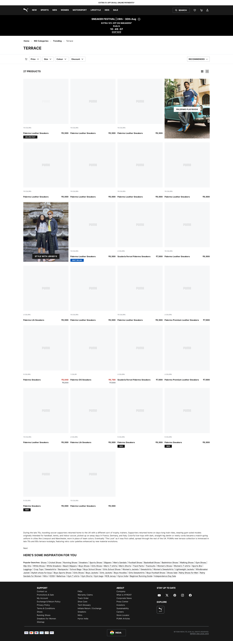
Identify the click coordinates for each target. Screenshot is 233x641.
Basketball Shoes (152, 562)
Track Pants (138, 566)
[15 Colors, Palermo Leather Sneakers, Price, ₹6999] (93, 107)
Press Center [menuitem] (122, 601)
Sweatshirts (50, 569)
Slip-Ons (27, 566)
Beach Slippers (70, 566)
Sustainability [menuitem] (122, 608)
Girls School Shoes (112, 569)
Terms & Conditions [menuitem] (46, 608)
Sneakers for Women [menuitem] (46, 618)
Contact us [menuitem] (42, 591)
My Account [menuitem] (42, 598)
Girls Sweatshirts (137, 572)
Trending (57, 41)
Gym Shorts (87, 576)
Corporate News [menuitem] (124, 598)
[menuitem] (34, 10)
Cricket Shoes (54, 562)
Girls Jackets (106, 572)
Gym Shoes (201, 562)
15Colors (27, 128)
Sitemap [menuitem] (40, 622)
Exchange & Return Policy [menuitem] (48, 601)
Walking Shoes (187, 562)
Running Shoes (70, 562)
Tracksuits (150, 566)
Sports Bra (197, 566)
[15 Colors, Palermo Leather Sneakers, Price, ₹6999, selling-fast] (45, 108)
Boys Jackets (92, 572)
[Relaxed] (207, 71)
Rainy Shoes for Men (188, 572)
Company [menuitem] (120, 591)
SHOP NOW (116, 32)
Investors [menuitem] (120, 605)
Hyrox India (123, 576)
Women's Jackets (130, 569)
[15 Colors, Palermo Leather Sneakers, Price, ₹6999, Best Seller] (93, 232)
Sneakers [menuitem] (82, 612)
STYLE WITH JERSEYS (46, 256)
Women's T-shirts (182, 566)
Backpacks (63, 569)
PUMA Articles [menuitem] (123, 618)
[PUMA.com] (25, 10)
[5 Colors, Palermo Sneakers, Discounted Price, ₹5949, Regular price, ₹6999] (45, 354)
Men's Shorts (125, 566)
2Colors (121, 251)
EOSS (52, 576)
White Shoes (39, 566)
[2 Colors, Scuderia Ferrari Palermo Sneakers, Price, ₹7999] (140, 230)
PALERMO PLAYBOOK (187, 109)
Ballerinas (61, 576)
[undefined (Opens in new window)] (160, 609)
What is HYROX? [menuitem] (124, 595)
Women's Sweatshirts (163, 569)
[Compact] (202, 71)
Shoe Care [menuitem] (82, 601)
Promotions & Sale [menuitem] (45, 595)
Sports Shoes (96, 562)
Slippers (108, 562)
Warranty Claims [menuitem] (85, 595)
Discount (75, 59)
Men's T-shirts (111, 566)
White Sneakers (54, 566)
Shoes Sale (172, 572)
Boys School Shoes (92, 569)
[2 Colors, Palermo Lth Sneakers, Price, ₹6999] (45, 293)
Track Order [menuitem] (83, 598)
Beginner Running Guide (141, 576)
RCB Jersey (110, 576)
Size (46, 59)
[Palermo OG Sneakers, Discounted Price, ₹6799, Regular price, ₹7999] (93, 354)
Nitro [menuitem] (80, 615)
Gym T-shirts (73, 576)
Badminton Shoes (170, 562)
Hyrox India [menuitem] (83, 618)
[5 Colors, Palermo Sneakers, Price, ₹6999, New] (140, 418)
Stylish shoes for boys (41, 572)
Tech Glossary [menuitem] (84, 605)
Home (26, 41)
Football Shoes (135, 562)
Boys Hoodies (120, 572)
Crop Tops (39, 569)
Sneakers (83, 562)
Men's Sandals (120, 562)
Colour (60, 59)
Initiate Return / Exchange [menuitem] (89, 608)
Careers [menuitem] (120, 612)
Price (33, 59)
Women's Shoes (164, 566)
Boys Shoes (84, 566)
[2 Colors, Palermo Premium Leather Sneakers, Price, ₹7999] (187, 293)
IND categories (41, 41)
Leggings (27, 569)
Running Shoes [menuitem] (43, 615)
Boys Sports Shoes (62, 572)
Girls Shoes (96, 566)
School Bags (76, 569)
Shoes (44, 562)
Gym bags (98, 576)
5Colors (27, 374)
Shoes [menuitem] (39, 612)
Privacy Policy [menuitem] (43, 605)
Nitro (45, 576)
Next (25, 548)
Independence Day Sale (165, 576)
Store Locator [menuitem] (122, 615)
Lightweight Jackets (184, 569)
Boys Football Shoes (155, 572)
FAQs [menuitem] (80, 591)
